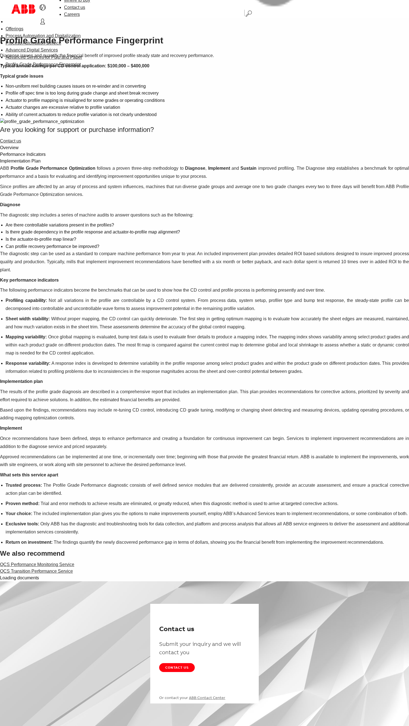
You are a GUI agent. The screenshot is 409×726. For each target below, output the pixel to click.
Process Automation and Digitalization (43, 35)
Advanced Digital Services (32, 50)
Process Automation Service (33, 43)
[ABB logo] (23, 9)
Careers (72, 14)
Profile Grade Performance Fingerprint (43, 64)
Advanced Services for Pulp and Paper (44, 57)
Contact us (74, 7)
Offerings (14, 28)
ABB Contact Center (207, 697)
